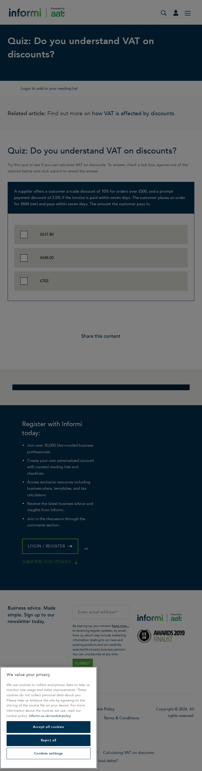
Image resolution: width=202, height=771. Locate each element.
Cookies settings (48, 753)
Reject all (49, 740)
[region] (48, 718)
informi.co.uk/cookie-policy (50, 716)
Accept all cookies (48, 727)
